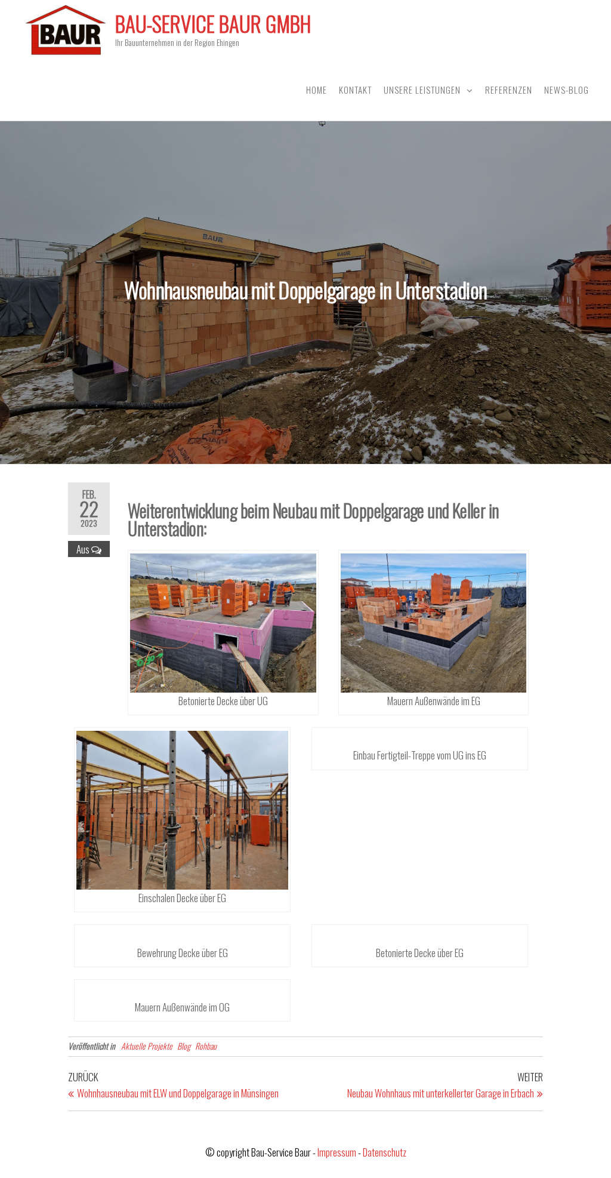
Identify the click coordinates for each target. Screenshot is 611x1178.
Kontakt (355, 89)
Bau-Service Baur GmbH (213, 23)
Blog (183, 1045)
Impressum (336, 1152)
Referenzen (508, 89)
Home (316, 89)
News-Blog (566, 89)
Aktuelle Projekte (146, 1045)
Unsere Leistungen (422, 89)
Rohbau (206, 1045)
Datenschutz (384, 1152)
